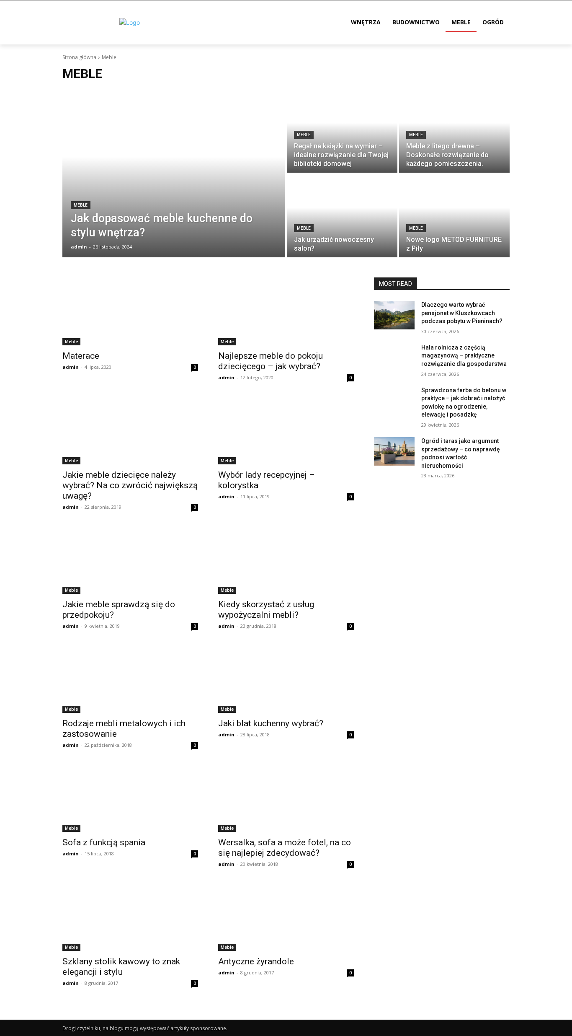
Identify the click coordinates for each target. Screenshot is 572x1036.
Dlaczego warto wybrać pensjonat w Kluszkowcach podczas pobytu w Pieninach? (461, 312)
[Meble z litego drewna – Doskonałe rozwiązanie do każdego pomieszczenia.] (454, 131)
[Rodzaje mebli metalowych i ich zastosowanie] (130, 679)
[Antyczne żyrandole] (286, 917)
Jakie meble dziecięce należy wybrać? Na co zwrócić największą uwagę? (130, 485)
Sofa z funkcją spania (103, 842)
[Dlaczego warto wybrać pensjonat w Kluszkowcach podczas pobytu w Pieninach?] (394, 315)
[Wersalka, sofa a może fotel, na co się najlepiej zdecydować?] (286, 798)
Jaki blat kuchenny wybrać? (270, 723)
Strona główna (79, 57)
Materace (80, 356)
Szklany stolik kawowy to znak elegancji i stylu (121, 966)
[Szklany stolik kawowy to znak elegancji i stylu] (130, 917)
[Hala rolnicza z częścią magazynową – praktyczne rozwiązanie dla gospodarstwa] (394, 358)
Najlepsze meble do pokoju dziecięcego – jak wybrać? (270, 361)
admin (70, 367)
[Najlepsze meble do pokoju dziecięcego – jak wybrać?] (286, 311)
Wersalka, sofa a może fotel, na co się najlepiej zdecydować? (284, 847)
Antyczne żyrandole (256, 961)
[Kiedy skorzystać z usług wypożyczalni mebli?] (286, 560)
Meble (81, 205)
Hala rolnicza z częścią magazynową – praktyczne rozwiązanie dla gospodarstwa (464, 355)
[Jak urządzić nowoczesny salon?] (342, 215)
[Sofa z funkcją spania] (130, 798)
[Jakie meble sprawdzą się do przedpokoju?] (130, 560)
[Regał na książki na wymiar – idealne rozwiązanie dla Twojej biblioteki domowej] (342, 131)
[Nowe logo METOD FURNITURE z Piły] (454, 215)
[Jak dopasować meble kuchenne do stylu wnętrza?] (173, 173)
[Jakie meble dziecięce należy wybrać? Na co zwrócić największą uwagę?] (130, 430)
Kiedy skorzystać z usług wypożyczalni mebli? (266, 609)
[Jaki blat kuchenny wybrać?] (286, 679)
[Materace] (130, 311)
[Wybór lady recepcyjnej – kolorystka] (286, 430)
